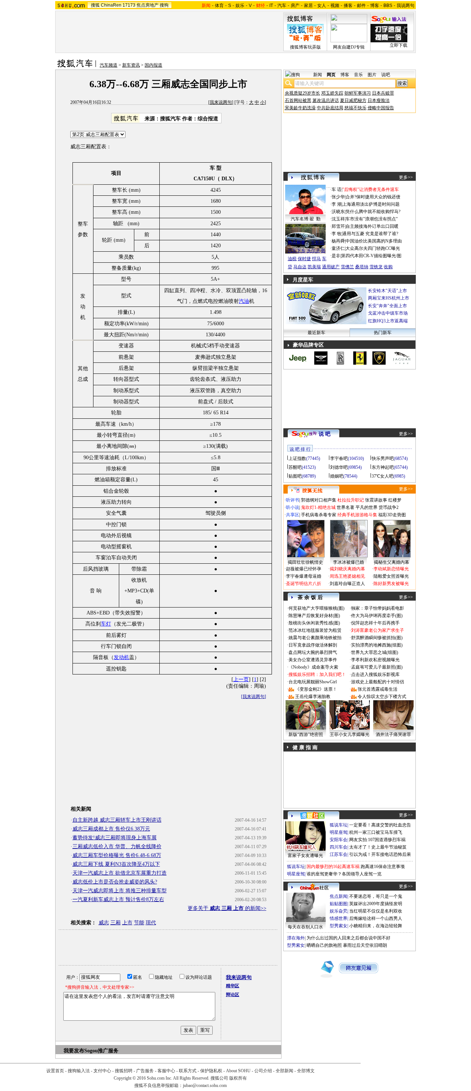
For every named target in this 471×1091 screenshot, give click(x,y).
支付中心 (102, 1070)
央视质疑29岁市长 (302, 93)
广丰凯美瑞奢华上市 (392, 320)
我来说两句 (221, 102)
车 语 (336, 189)
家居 (308, 5)
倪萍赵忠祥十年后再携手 (375, 623)
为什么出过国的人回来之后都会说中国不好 (348, 938)
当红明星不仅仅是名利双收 (375, 911)
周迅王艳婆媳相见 (347, 576)
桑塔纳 (361, 266)
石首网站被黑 (298, 100)
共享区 (292, 514)
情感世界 (338, 918)
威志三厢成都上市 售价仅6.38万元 (111, 829)
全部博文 (306, 1070)
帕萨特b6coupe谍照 (305, 235)
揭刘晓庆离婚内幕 (347, 568)
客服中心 (166, 1070)
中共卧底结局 (330, 107)
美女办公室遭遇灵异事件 (312, 659)
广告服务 (145, 1070)
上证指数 (297, 458)
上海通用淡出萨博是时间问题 (371, 204)
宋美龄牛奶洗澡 (300, 107)
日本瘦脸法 (379, 100)
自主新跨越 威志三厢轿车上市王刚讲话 (117, 820)
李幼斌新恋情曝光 (391, 568)
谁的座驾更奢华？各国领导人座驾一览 (344, 873)
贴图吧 (295, 476)
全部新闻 (284, 1070)
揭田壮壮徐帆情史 (305, 562)
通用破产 (331, 266)
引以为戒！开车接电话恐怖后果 (380, 854)
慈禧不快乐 (355, 107)
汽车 (281, 5)
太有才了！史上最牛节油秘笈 (378, 847)
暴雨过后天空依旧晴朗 (365, 945)
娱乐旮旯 (338, 911)
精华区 (232, 985)
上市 (127, 922)
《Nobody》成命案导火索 (313, 667)
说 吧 (324, 434)
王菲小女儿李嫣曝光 (349, 734)
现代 (151, 922)
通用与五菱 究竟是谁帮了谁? (370, 233)
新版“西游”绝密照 (305, 734)
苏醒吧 (295, 467)
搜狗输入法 (79, 1070)
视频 (334, 5)
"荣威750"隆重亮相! (392, 305)
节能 (139, 922)
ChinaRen (111, 5)
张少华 (338, 196)
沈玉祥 (338, 219)
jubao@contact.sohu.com (205, 1085)
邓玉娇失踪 (332, 93)
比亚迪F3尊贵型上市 (392, 298)
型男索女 (338, 925)
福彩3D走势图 (392, 514)
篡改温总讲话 (325, 100)
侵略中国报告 (381, 107)
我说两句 (405, 5)
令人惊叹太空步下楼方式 (382, 696)
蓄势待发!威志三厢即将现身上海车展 (114, 837)
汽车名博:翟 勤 (306, 219)
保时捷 (304, 258)
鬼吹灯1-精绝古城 (318, 507)
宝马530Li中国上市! (392, 290)
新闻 (317, 74)
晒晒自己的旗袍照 (324, 945)
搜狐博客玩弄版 (305, 47)
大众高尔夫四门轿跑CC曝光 (373, 248)
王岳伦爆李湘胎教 (312, 696)
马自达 (300, 266)
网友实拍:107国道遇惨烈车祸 (377, 839)
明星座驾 (338, 832)
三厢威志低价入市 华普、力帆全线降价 (117, 846)
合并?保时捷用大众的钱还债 (373, 196)
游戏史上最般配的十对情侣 (377, 681)
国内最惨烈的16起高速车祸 (333, 866)
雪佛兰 (347, 266)
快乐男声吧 (383, 458)
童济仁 (338, 248)
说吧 (385, 74)
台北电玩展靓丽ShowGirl (312, 681)
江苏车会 (338, 854)
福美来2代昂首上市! (391, 313)
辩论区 (232, 994)
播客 (348, 5)
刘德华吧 (339, 467)
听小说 (292, 507)
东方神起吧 (383, 467)
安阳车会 (338, 839)
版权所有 (238, 1078)
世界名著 (345, 507)
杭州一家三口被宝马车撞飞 (375, 832)
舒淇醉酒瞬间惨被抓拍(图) (377, 637)
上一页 (241, 679)
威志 (104, 922)
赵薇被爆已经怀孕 (303, 568)
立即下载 (398, 45)
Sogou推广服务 (101, 1050)
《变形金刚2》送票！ (316, 689)
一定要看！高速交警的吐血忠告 (380, 825)
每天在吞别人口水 (305, 926)
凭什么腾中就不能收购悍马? (373, 211)
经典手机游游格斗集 (357, 514)
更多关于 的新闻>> (227, 908)
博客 (374, 5)
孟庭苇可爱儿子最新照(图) (377, 667)
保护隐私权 (211, 1070)
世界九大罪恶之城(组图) (374, 652)
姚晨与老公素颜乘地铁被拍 (314, 637)
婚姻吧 (336, 476)
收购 (388, 266)
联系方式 (187, 1070)
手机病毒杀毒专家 (318, 514)
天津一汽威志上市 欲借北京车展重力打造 (119, 873)
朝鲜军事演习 (357, 93)
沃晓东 (338, 211)
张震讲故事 (376, 500)
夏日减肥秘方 (353, 100)
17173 (129, 5)
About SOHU (238, 1070)
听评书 (292, 500)
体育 (219, 5)
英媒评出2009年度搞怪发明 (375, 903)
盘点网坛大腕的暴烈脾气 (312, 652)
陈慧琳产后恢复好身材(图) (314, 615)
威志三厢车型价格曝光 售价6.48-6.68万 (116, 855)
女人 (321, 5)
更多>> (406, 177)
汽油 (244, 301)
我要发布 (74, 1050)
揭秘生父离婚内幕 (391, 562)
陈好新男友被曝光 (391, 583)
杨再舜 (338, 241)
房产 (295, 5)
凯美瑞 (314, 266)
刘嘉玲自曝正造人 (347, 583)
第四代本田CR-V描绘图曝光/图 (371, 255)
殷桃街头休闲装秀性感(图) (314, 623)
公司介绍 (263, 1070)
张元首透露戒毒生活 (377, 689)
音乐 (358, 74)
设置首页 (55, 1070)
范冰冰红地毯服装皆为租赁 (314, 630)
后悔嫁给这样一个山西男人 (375, 918)
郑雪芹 (338, 226)
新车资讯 (131, 65)
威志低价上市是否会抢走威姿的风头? (114, 882)
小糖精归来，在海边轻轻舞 (375, 925)
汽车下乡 (296, 250)
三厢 (115, 922)
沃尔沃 (313, 250)
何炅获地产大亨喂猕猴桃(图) (316, 608)
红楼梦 (394, 500)
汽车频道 (108, 65)
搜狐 (95, 5)
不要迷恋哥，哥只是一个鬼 (375, 896)
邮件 (361, 5)
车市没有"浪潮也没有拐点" (372, 219)
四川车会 (338, 847)
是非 (336, 255)
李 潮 (336, 204)
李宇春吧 (339, 458)
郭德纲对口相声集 (318, 500)
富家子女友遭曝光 (305, 855)
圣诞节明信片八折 (303, 583)
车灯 (106, 624)
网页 (331, 74)
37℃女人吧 (382, 476)
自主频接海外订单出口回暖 (372, 226)
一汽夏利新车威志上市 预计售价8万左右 (118, 899)
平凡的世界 (366, 507)
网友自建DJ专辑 (349, 47)
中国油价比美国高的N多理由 (374, 241)
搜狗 (164, 5)
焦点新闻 (338, 896)
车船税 (317, 242)
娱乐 (240, 5)
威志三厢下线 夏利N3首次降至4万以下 (116, 864)
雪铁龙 (376, 266)
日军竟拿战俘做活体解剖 (312, 645)
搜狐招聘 (123, 1070)
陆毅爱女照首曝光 (391, 576)
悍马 (316, 258)
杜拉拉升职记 (350, 500)
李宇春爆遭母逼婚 (303, 576)
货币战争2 (389, 507)
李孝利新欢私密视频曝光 (375, 659)
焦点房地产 (148, 5)
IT (271, 5)
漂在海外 (296, 938)
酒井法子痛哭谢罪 (393, 734)
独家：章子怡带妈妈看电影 (377, 608)
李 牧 (336, 233)
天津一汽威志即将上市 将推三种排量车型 (119, 890)
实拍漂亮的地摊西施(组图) (377, 645)
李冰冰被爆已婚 (348, 562)
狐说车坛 (338, 825)
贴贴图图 (338, 903)
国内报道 (153, 65)
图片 (372, 74)
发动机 (121, 657)
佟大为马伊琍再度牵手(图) (377, 615)
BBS (387, 5)
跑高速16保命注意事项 (383, 866)
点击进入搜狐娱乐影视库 (375, 674)
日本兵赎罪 (383, 93)
